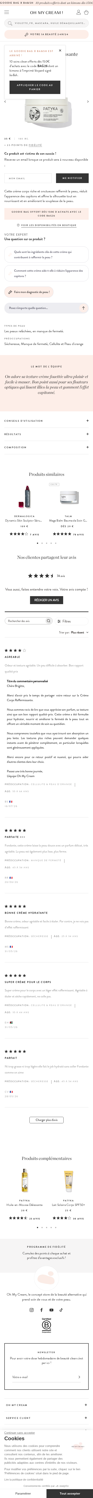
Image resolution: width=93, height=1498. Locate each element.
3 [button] (46, 543)
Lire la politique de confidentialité (23, 1479)
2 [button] (42, 543)
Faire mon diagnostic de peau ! (32, 292)
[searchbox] (25, 620)
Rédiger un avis (46, 600)
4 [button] (51, 543)
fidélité (35, 145)
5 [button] (55, 543)
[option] (46, 214)
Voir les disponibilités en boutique (49, 225)
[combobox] (73, 632)
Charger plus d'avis (47, 1120)
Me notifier (72, 178)
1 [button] (37, 543)
